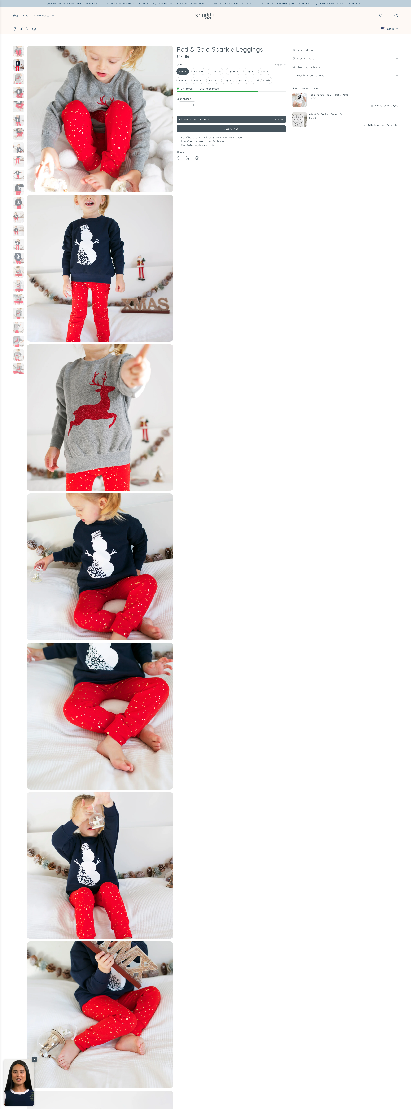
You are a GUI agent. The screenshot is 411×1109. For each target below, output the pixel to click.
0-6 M (182, 71)
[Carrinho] (388, 15)
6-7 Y (212, 80)
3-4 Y (264, 71)
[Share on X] (188, 158)
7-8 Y (227, 80)
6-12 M (198, 71)
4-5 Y (182, 80)
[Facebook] (15, 29)
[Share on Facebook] (178, 158)
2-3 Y (249, 71)
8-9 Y (242, 80)
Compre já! (231, 128)
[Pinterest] (34, 29)
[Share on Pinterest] (197, 158)
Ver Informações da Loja (197, 145)
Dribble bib (262, 80)
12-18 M (215, 71)
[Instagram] (28, 29)
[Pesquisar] (381, 15)
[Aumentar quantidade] (193, 105)
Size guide (280, 64)
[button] (19, 1082)
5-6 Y (197, 80)
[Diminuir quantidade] (180, 105)
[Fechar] (34, 1059)
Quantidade (184, 98)
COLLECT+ (141, 3)
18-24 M (233, 71)
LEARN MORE (89, 3)
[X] (21, 29)
